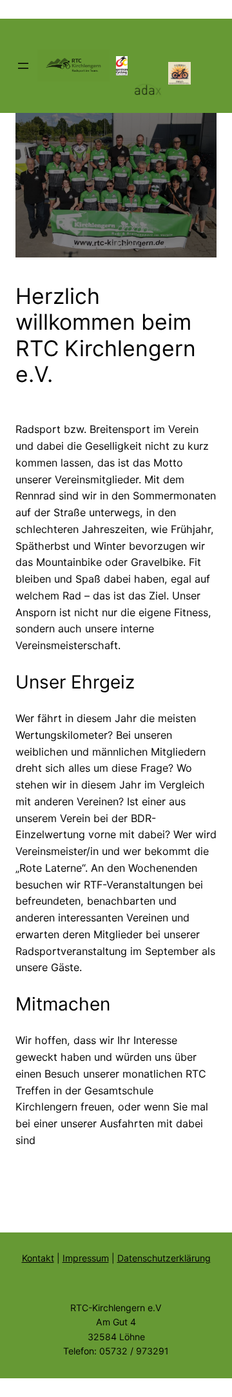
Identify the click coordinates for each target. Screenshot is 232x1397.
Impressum (86, 1257)
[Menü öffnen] (23, 66)
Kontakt (38, 1257)
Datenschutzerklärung (164, 1257)
